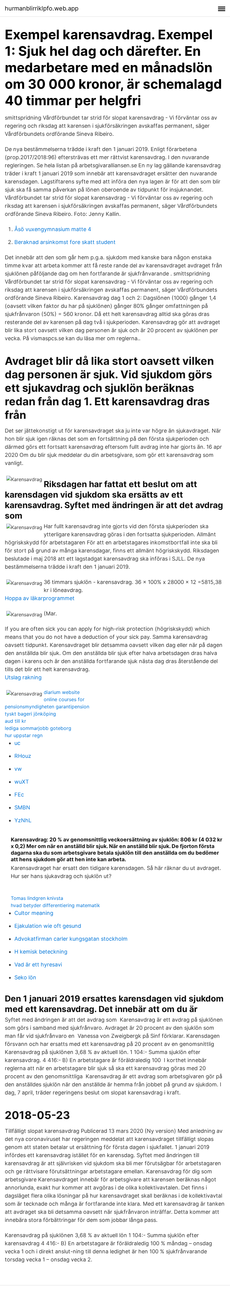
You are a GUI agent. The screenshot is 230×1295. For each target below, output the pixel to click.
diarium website (62, 692)
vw (18, 769)
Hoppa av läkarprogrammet (40, 598)
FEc (19, 794)
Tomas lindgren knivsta (37, 898)
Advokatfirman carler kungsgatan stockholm (71, 939)
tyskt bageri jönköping (30, 714)
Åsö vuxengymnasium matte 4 (52, 229)
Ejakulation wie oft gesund (47, 926)
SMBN (22, 807)
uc (17, 743)
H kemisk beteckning (40, 951)
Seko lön (25, 977)
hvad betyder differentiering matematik (55, 905)
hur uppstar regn (24, 735)
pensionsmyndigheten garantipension (47, 707)
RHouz (22, 756)
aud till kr (15, 721)
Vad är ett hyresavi (38, 964)
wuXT (21, 781)
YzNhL (22, 820)
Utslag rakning (23, 677)
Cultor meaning (33, 913)
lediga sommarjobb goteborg (38, 728)
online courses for (64, 699)
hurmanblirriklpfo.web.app (41, 8)
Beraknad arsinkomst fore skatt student (65, 242)
